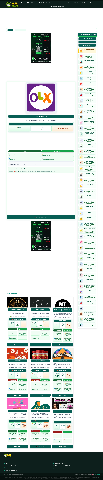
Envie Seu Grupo (33, 2)
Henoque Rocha (35, 338)
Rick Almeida (97, 474)
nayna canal (12, 389)
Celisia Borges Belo (58, 441)
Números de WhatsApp (81, 2)
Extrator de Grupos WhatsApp (47, 2)
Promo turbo (18, 360)
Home (24, 2)
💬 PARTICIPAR (17, 345)
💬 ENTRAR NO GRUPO (41, 217)
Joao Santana (58, 339)
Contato (92, 2)
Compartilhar (58, 151)
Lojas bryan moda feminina (40, 411)
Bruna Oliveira (12, 159)
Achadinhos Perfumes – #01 (17, 309)
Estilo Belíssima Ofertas (17, 411)
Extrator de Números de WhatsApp (65, 2)
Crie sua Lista (87, 45)
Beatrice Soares (12, 338)
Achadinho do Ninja (62, 360)
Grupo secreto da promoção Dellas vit (62, 411)
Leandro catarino (35, 439)
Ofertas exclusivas (40, 360)
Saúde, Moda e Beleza (20, 30)
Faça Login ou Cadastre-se (58, 6)
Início (11, 30)
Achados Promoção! (40, 309)
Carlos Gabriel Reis (58, 390)
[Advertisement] (51, 19)
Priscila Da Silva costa (12, 440)
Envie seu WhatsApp (88, 42)
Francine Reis (35, 389)
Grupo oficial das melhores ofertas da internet (62, 310)
